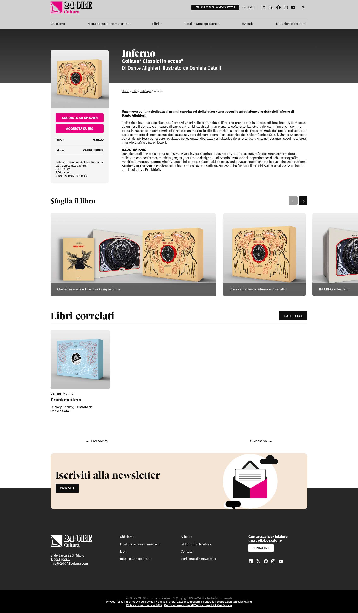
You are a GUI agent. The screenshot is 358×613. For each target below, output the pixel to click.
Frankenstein (66, 399)
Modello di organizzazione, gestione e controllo (184, 601)
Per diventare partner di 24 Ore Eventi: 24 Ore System (198, 605)
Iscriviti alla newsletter (217, 7)
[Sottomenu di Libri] (161, 24)
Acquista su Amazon (80, 118)
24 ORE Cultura (93, 150)
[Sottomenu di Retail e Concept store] (219, 24)
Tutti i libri (293, 316)
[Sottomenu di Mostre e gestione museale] (129, 24)
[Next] (303, 200)
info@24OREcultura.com (69, 563)
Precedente (99, 441)
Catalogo (145, 91)
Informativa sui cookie (139, 601)
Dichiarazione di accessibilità (144, 605)
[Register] (179, 481)
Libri (134, 91)
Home (125, 91)
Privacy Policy (114, 601)
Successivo (258, 441)
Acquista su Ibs (79, 128)
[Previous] (293, 200)
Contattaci (261, 548)
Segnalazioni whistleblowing (234, 601)
